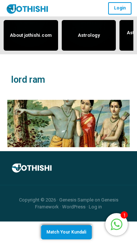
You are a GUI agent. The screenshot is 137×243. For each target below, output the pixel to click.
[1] (116, 224)
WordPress (73, 206)
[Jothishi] (27, 8)
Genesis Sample (76, 200)
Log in (95, 206)
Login (120, 8)
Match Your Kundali (66, 232)
